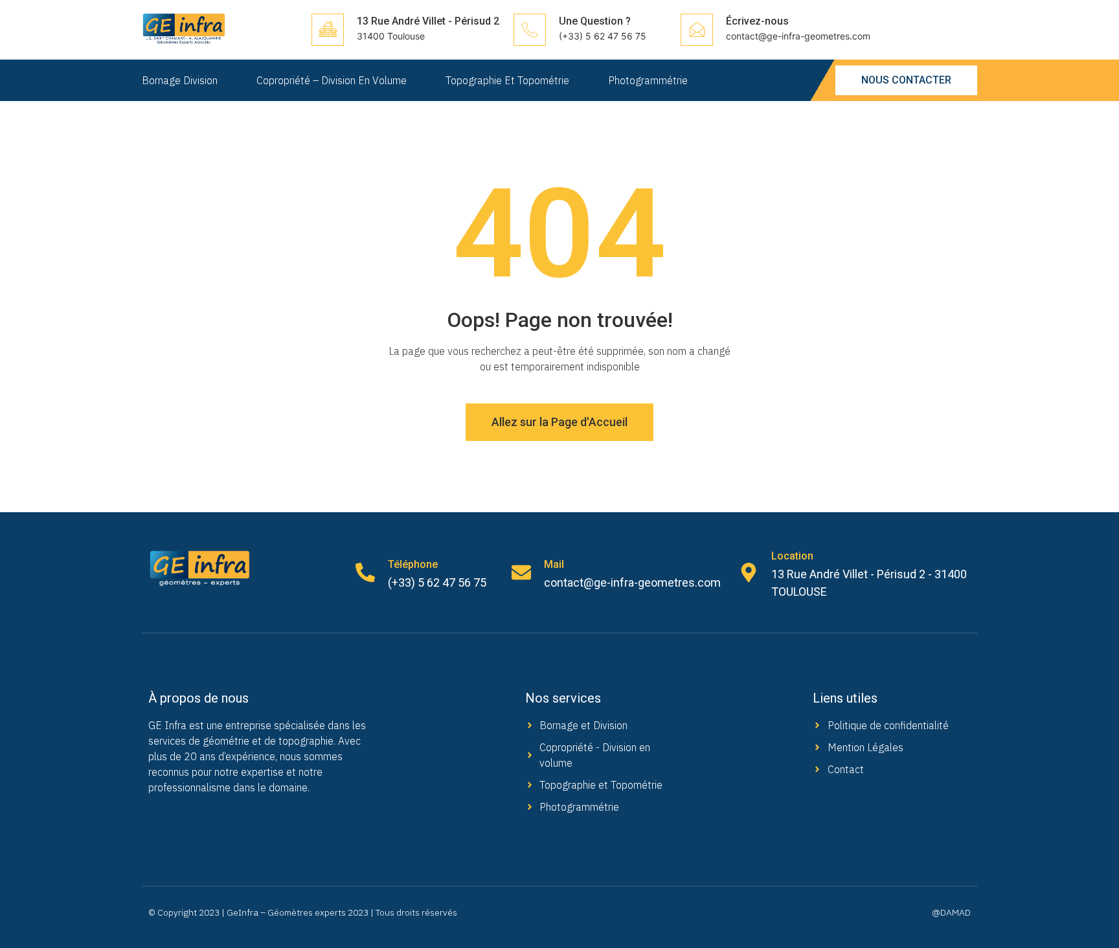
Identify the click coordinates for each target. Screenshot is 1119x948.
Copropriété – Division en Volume (331, 80)
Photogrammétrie (648, 80)
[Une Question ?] (530, 30)
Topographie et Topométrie (507, 80)
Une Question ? (595, 21)
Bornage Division (180, 80)
